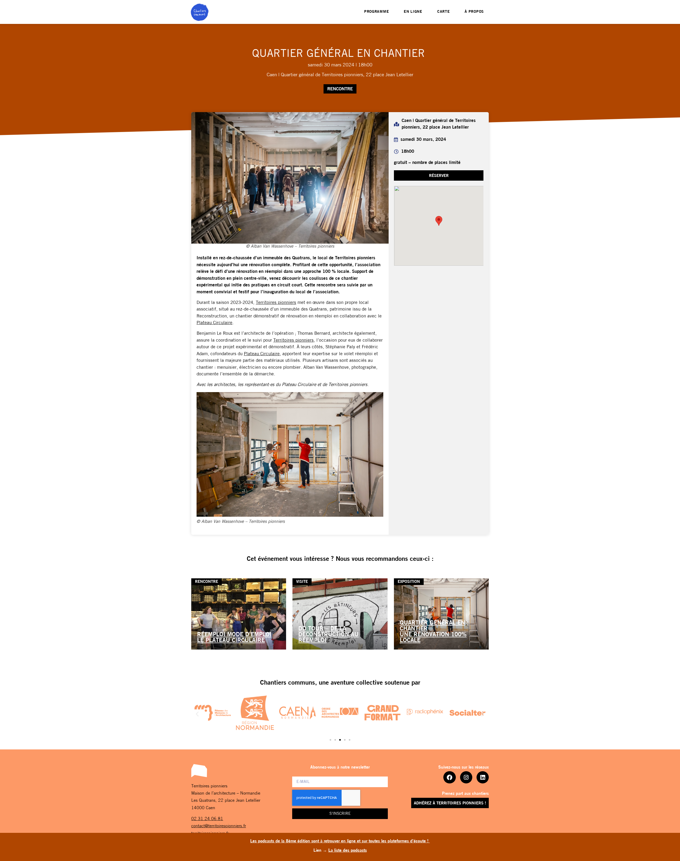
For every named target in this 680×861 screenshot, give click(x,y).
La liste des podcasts (347, 851)
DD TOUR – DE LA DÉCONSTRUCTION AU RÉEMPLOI (328, 635)
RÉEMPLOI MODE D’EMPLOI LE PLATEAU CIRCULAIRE (234, 638)
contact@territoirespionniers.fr (218, 826)
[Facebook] (449, 777)
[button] (438, 175)
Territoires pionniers (276, 302)
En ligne (413, 12)
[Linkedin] (483, 777)
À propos (474, 12)
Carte (443, 12)
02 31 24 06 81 (207, 819)
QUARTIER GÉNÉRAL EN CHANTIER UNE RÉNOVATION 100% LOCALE (433, 632)
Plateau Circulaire (214, 323)
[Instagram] (466, 777)
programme (376, 12)
